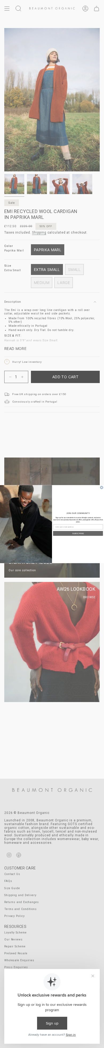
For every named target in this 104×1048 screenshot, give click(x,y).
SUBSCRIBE (78, 533)
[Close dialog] (101, 487)
